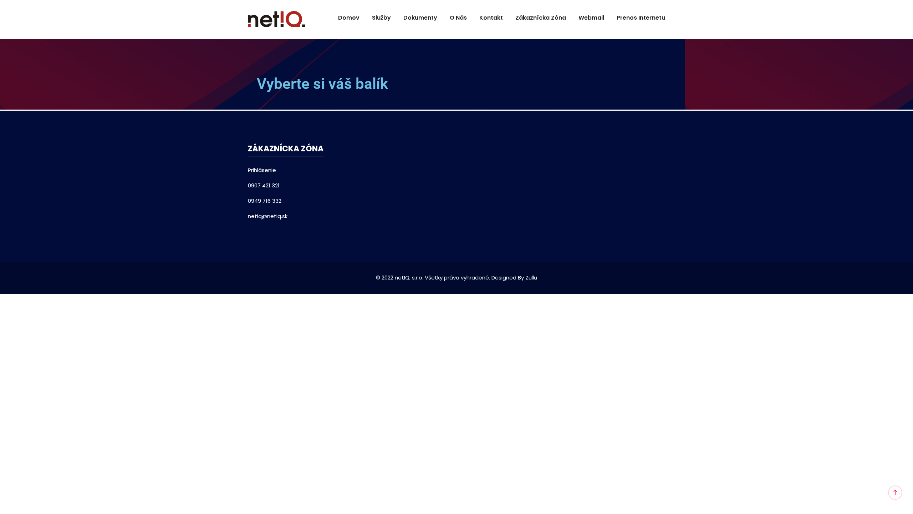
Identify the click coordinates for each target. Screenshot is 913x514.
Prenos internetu (641, 18)
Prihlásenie (262, 170)
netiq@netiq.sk (267, 216)
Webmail (591, 18)
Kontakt (491, 18)
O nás (458, 18)
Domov (348, 18)
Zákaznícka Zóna (540, 18)
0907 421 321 (264, 185)
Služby (381, 18)
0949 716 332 (264, 201)
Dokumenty (420, 18)
